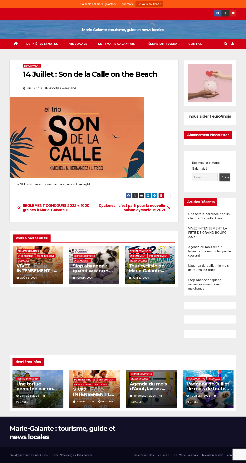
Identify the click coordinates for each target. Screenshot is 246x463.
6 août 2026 (86, 401)
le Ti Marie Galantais (117, 43)
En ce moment (32, 66)
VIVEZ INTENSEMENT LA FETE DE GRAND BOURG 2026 (207, 232)
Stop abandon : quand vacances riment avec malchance (204, 284)
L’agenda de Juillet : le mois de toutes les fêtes (207, 388)
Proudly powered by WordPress (29, 454)
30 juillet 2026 (145, 395)
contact (196, 43)
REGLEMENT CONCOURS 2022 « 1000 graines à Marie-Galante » (56, 207)
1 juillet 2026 (200, 395)
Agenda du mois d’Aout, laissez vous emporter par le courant (209, 251)
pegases (107, 401)
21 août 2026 (30, 395)
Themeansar (84, 454)
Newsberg (66, 454)
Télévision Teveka (162, 43)
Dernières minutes (42, 43)
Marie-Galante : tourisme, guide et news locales (123, 29)
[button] (225, 44)
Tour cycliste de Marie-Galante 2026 (146, 270)
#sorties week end (62, 88)
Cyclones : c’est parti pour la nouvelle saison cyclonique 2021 (132, 207)
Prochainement (158, 256)
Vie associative (45, 256)
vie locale (78, 43)
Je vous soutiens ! (149, 4)
